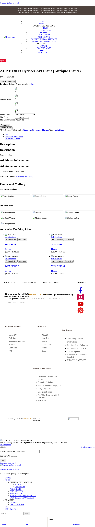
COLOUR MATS (17, 504)
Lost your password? (8, 463)
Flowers (45, 130)
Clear (32, 84)
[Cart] (27, 520)
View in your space (8, 81)
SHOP (7, 480)
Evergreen (36, 130)
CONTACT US (11, 509)
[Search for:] (11, 513)
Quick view (22, 239)
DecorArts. (27, 418)
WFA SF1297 (12, 266)
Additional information (14, 136)
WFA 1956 (10, 244)
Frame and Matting (12, 139)
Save (4, 61)
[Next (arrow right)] (90, 263)
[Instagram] (80, 297)
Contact (76, 524)
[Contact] (74, 520)
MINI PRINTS (16, 493)
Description (9, 134)
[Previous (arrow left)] (4, 263)
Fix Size (18, 484)
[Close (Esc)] (92, 2)
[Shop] (3, 520)
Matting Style (5, 99)
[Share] (87, 2)
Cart (27, 524)
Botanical (27, 130)
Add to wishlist (6, 128)
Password (4, 456)
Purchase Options (7, 84)
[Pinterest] (80, 310)
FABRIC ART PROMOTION (22, 498)
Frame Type (5, 115)
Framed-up (20, 176)
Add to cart (5, 125)
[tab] (50, 134)
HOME (8, 478)
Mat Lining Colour (7, 120)
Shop (4, 524)
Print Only (29, 176)
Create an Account (88, 447)
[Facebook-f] (80, 290)
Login (3, 460)
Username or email (8, 451)
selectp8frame (59, 130)
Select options (10, 237)
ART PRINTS (15, 489)
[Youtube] (80, 304)
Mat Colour (4, 117)
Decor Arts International (9, 469)
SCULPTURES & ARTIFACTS (23, 496)
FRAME (13, 502)
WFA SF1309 (58, 266)
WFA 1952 (56, 244)
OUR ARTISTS (16, 491)
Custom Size (20, 487)
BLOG (8, 507)
